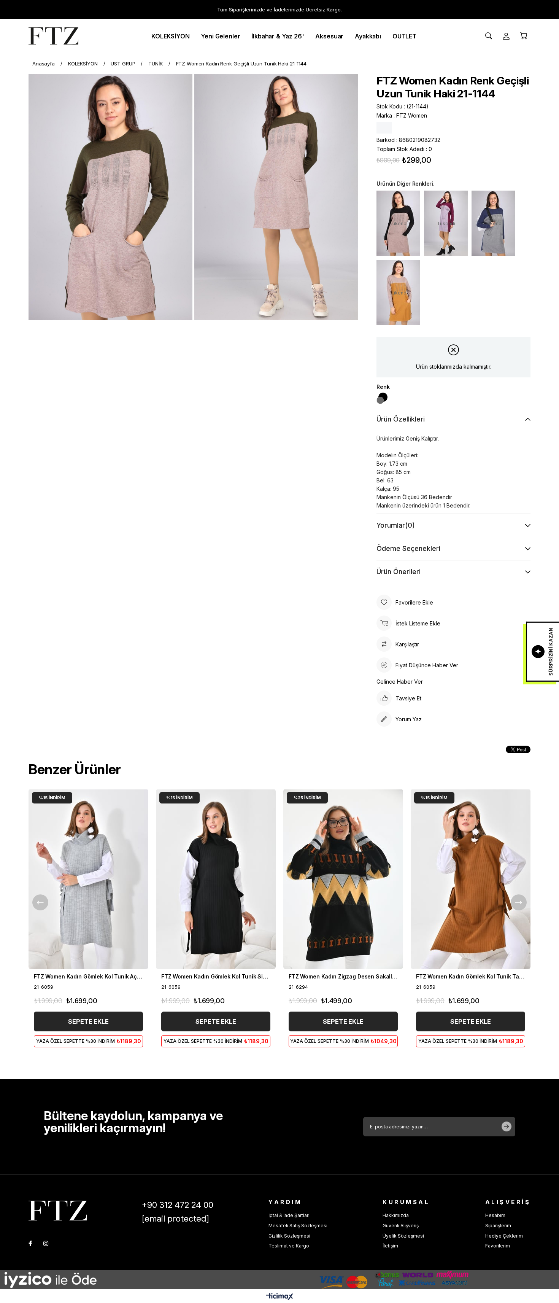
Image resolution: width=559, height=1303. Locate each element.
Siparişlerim (498, 1225)
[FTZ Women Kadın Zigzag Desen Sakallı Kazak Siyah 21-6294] (343, 879)
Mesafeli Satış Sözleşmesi (297, 1225)
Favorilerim (497, 1246)
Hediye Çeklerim (504, 1236)
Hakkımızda (396, 1215)
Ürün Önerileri (398, 572)
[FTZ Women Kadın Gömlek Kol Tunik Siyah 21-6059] (216, 879)
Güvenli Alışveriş (401, 1225)
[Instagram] (45, 1243)
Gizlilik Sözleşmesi (289, 1236)
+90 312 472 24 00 (177, 1205)
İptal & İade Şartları (289, 1215)
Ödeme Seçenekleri (408, 548)
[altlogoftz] (58, 1210)
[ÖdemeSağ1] (375, 1279)
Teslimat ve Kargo (288, 1246)
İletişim (390, 1246)
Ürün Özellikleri (400, 419)
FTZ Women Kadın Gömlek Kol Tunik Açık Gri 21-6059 (88, 976)
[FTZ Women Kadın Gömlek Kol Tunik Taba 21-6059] (470, 879)
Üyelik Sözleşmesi (403, 1236)
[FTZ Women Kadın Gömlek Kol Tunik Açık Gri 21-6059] (88, 879)
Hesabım (495, 1215)
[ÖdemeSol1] (95, 1279)
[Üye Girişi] (506, 36)
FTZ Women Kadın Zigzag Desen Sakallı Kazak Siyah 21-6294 (343, 976)
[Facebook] (30, 1243)
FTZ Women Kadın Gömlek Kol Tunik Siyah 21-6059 (215, 976)
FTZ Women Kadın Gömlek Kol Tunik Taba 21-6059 (470, 976)
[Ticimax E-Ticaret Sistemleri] (279, 1297)
